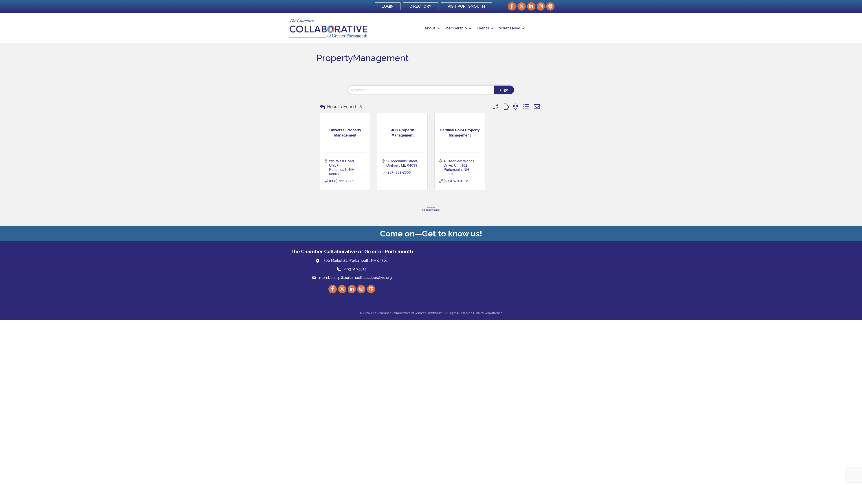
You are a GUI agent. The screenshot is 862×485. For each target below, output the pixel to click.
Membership (456, 28)
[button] (322, 106)
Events (483, 28)
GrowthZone (494, 313)
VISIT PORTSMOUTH (466, 6)
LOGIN (388, 6)
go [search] (506, 89)
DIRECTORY (420, 6)
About (429, 28)
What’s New (509, 28)
